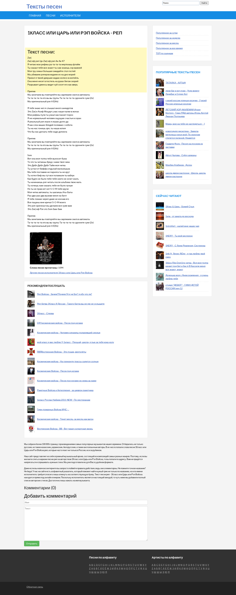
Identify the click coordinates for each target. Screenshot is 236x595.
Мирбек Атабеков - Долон (179, 165)
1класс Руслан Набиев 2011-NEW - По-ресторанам (63, 399)
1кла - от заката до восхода (180, 216)
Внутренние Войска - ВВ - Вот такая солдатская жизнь (65, 428)
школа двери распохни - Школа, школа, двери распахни (186, 175)
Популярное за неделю (168, 38)
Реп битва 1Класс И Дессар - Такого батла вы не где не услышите (71, 303)
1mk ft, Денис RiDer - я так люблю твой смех (185, 255)
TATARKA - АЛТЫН (176, 82)
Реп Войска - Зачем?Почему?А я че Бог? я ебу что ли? (64, 294)
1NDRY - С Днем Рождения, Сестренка (185, 245)
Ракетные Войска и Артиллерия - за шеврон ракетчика (65, 390)
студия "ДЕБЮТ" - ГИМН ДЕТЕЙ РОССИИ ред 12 (182, 287)
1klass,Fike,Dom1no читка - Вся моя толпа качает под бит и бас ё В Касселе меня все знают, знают (187, 266)
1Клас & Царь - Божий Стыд (180, 206)
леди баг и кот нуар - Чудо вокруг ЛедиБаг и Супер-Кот (182, 92)
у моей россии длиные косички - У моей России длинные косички (186, 102)
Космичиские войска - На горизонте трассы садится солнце (68, 361)
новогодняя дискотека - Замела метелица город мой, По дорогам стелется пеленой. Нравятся (183, 134)
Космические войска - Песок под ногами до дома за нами (66, 380)
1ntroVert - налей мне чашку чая (182, 226)
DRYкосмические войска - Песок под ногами (60, 323)
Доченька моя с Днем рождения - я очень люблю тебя (187, 277)
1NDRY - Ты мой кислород (179, 235)
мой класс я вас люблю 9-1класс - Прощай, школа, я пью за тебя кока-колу (75, 342)
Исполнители (70, 15)
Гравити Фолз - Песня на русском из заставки (184, 145)
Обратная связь (34, 586)
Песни (50, 15)
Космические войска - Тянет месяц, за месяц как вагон (65, 419)
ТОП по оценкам (164, 53)
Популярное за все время (169, 48)
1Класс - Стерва (45, 313)
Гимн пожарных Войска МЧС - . (53, 409)
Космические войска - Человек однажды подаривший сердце (68, 332)
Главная (35, 15)
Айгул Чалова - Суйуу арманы (181, 155)
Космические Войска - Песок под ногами (58, 371)
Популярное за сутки (167, 32)
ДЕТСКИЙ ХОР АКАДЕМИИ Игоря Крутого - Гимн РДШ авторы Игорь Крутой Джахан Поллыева (187, 113)
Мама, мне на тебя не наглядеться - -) (185, 123)
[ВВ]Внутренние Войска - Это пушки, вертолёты (61, 351)
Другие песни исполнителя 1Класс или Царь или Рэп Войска (61, 272)
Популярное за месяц (167, 43)
